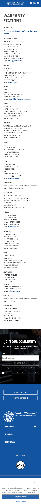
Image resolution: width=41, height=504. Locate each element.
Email (3, 354)
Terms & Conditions (19, 373)
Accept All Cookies (20, 497)
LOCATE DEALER (19, 398)
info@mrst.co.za (14, 291)
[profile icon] (34, 3)
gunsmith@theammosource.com (20, 99)
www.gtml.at (12, 82)
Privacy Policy (34, 373)
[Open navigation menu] (3, 3)
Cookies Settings (20, 501)
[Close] (34, 482)
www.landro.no (13, 227)
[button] (38, 3)
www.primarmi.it (13, 178)
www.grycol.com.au (15, 61)
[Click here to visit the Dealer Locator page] (31, 3)
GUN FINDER (19, 392)
